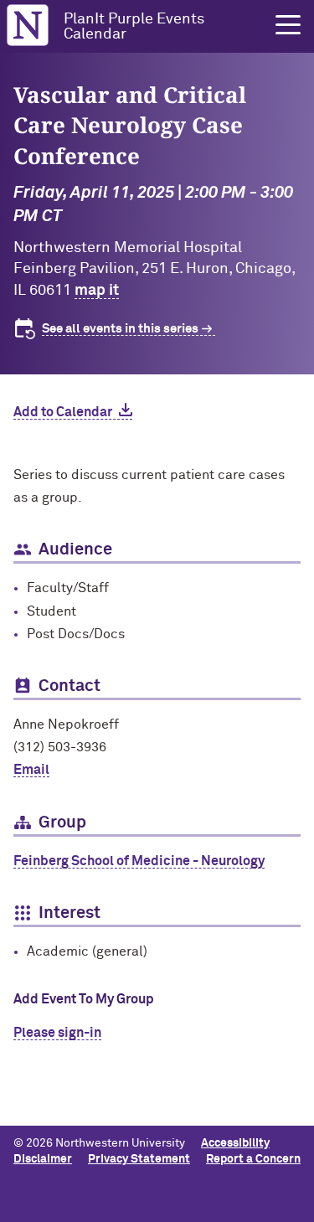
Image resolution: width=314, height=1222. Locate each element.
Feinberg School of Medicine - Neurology (139, 861)
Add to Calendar (62, 412)
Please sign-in (57, 1032)
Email (31, 769)
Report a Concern (253, 1159)
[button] (288, 25)
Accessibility (235, 1143)
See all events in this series (120, 328)
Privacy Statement (139, 1159)
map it (97, 290)
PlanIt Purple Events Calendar (134, 27)
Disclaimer (42, 1159)
